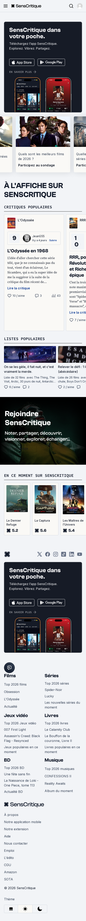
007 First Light (15, 730)
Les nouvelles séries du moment (62, 705)
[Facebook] (47, 555)
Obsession (12, 692)
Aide (7, 836)
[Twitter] (39, 555)
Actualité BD (13, 792)
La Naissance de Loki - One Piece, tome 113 (21, 783)
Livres (51, 715)
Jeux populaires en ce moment (21, 749)
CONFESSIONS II (58, 776)
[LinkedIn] (71, 555)
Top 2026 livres (56, 723)
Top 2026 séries (57, 683)
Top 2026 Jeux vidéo (20, 723)
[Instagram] (55, 555)
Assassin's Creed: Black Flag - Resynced (22, 738)
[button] (80, 6)
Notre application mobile (22, 822)
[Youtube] (79, 555)
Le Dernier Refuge (13, 522)
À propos (11, 815)
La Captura (42, 520)
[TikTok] (63, 555)
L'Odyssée (11, 699)
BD (7, 760)
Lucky (49, 696)
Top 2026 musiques (59, 769)
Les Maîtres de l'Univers (73, 522)
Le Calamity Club (57, 730)
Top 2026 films (15, 684)
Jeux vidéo (16, 715)
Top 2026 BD (14, 768)
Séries (52, 675)
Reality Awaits (55, 783)
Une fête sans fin (17, 774)
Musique (54, 760)
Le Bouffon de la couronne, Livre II (58, 738)
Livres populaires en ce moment (62, 749)
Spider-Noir (53, 690)
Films (10, 675)
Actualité (10, 706)
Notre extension (16, 829)
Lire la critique (18, 288)
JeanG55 (38, 236)
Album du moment (59, 791)
